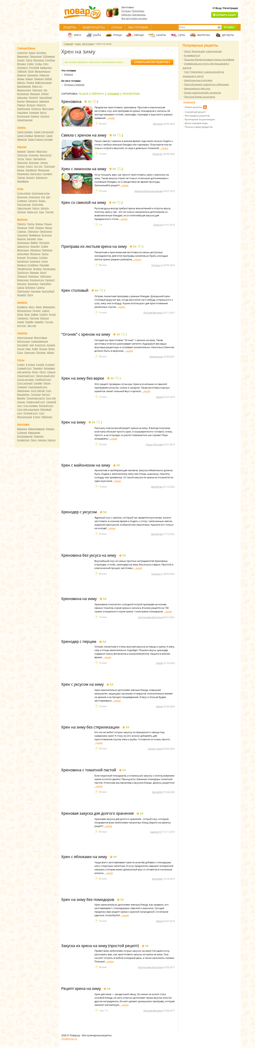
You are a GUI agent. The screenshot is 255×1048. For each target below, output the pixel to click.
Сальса (51, 372)
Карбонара (23, 108)
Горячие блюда (26, 48)
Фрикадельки (42, 71)
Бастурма (35, 173)
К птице (30, 364)
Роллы (21, 166)
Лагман (21, 212)
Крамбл (21, 295)
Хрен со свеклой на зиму (83, 202)
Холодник (37, 204)
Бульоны (22, 197)
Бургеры (34, 162)
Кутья (52, 314)
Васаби (21, 398)
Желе (39, 307)
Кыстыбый (48, 291)
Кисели (51, 345)
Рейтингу (98, 93)
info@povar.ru (69, 1038)
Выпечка (22, 219)
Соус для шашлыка (28, 409)
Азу (45, 90)
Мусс (32, 307)
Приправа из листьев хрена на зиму (94, 246)
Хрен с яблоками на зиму (84, 856)
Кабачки (126, 14)
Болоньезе (23, 116)
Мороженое (24, 310)
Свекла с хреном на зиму (83, 135)
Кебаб (48, 78)
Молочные (23, 341)
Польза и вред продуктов (198, 126)
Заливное (31, 170)
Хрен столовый (74, 290)
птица (117, 35)
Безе (27, 314)
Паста (29, 60)
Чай (31, 345)
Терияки (38, 368)
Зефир (34, 314)
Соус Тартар (38, 390)
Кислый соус (46, 405)
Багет (43, 272)
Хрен (78, 43)
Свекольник (24, 208)
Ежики (21, 101)
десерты (228, 35)
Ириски (44, 318)
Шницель (32, 75)
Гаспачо (33, 200)
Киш (40, 238)
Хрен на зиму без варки (82, 378)
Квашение (34, 432)
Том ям (49, 212)
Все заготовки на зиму (134, 18)
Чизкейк (35, 246)
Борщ (42, 200)
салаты (161, 35)
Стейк (30, 63)
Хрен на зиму (73, 422)
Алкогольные (25, 337)
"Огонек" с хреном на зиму (85, 334)
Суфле (44, 246)
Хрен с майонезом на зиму (85, 465)
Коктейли (22, 345)
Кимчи (51, 440)
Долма (30, 82)
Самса (20, 287)
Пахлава (44, 265)
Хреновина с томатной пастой (88, 770)
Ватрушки (23, 250)
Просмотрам (131, 93)
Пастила (34, 318)
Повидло (39, 436)
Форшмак (43, 170)
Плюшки (22, 276)
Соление (22, 432)
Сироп (45, 310)
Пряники (47, 250)
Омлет (21, 60)
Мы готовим (138, 27)
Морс (51, 348)
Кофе (35, 348)
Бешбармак (24, 86)
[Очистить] (219, 27)
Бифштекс (46, 67)
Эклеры (37, 268)
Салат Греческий (43, 132)
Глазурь (22, 231)
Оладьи (39, 227)
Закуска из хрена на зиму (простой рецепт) (100, 945)
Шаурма (44, 101)
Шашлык (22, 97)
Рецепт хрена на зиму (81, 988)
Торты (30, 223)
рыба (97, 35)
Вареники (23, 56)
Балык (20, 170)
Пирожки (33, 231)
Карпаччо (41, 177)
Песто (42, 372)
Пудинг (36, 310)
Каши (32, 52)
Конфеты (22, 307)
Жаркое (21, 75)
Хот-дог (38, 166)
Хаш (41, 212)
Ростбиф (34, 67)
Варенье (22, 428)
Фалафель (23, 181)
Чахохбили (45, 97)
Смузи (20, 348)
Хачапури (23, 261)
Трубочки (23, 272)
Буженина (23, 93)
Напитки (22, 333)
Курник (21, 257)
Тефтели (22, 71)
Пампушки (23, 291)
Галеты (40, 287)
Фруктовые (40, 337)
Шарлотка (23, 246)
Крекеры (33, 276)
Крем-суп (32, 212)
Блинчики (23, 280)
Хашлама (22, 112)
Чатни (46, 383)
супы (181, 35)
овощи (139, 35)
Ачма (44, 261)
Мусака (21, 63)
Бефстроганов (43, 82)
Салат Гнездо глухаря (40, 139)
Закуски (22, 146)
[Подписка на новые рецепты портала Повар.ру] (205, 107)
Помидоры (138, 11)
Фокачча (35, 253)
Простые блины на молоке (199, 96)
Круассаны (49, 268)
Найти (230, 27)
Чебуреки (45, 276)
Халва (20, 321)
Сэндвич (47, 173)
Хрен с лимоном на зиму (83, 169)
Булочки (47, 235)
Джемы (50, 428)
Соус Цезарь (30, 405)
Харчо (36, 208)
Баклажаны (139, 14)
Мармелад (49, 307)
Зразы (20, 78)
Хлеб (31, 227)
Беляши (21, 265)
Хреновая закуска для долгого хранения (97, 813)
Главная (68, 43)
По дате (83, 93)
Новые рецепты (193, 107)
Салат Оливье (25, 135)
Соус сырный (24, 383)
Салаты (21, 127)
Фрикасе (35, 93)
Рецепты (69, 27)
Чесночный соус (45, 375)
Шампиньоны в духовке (198, 80)
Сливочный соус (35, 401)
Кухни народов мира (196, 123)
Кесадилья (23, 173)
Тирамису (23, 318)
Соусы (20, 360)
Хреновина (71, 101)
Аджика (68, 74)
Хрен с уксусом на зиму (82, 684)
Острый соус (30, 413)
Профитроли (24, 268)
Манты (21, 82)
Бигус (43, 112)
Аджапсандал (24, 120)
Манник (34, 272)
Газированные (39, 341)
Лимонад (29, 352)
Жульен (31, 105)
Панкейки (45, 283)
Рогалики (32, 257)
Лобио (45, 93)
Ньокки (44, 116)
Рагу (46, 63)
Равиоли (44, 75)
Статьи (116, 27)
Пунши (43, 348)
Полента (36, 108)
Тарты (45, 253)
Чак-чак (31, 325)
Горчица (36, 394)
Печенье (22, 227)
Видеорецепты (94, 27)
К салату (50, 364)
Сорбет (43, 314)
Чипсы (44, 162)
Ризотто (41, 105)
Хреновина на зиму (79, 598)
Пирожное (46, 231)
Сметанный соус (37, 387)
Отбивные (49, 56)
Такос (28, 158)
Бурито (30, 177)
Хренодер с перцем (78, 641)
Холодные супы (41, 193)
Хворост (50, 280)
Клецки (35, 116)
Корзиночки (37, 280)
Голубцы (50, 60)
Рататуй (33, 97)
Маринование (36, 428)
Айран (50, 352)
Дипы (35, 372)
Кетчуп (46, 394)
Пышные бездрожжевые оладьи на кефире (209, 59)
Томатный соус (26, 375)
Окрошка (34, 197)
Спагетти (22, 52)
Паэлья (21, 105)
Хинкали (34, 112)
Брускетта (45, 155)
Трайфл (29, 321)
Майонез (47, 416)
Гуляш (38, 63)
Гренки (31, 151)
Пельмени (36, 56)
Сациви (38, 383)
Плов (31, 71)
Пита (30, 295)
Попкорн (22, 155)
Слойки (43, 257)
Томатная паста (36, 398)
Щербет (39, 321)
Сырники (22, 235)
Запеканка (23, 242)
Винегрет (39, 135)
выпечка (203, 35)
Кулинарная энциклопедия (200, 119)
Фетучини (48, 108)
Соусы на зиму (25, 379)
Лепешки (35, 250)
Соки (20, 352)
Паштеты (22, 162)
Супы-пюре (23, 193)
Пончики (44, 242)
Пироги (21, 223)
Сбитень (41, 352)
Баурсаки (33, 283)
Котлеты (41, 52)
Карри (29, 78)
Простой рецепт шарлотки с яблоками (206, 84)
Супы (20, 188)
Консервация (24, 436)
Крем (20, 314)
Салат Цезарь (25, 132)
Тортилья (49, 166)
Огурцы (125, 11)
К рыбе (40, 364)
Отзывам (113, 93)
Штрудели (23, 253)
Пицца (48, 223)
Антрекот (22, 67)
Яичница (38, 60)
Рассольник (24, 204)
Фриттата (41, 151)
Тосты (20, 158)
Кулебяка (32, 265)
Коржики (35, 261)
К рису (37, 416)
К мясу (21, 364)
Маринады (23, 390)
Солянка (22, 200)
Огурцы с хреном (74, 84)
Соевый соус (24, 368)
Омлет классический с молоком (202, 92)
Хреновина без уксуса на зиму (88, 555)
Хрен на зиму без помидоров (87, 899)
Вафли (34, 242)
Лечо (34, 440)
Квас (28, 348)
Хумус (29, 166)
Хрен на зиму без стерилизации (90, 727)
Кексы (48, 227)
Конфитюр (23, 440)
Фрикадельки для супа (197, 88)
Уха (43, 197)
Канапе (21, 151)
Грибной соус (43, 379)
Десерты (22, 302)
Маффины (35, 235)
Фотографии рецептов (197, 115)
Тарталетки (39, 158)
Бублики (30, 287)
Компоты (40, 345)
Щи (48, 197)
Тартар (21, 177)
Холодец (34, 155)
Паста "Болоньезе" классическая (203, 51)
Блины (39, 223)
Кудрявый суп (192, 55)
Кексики (22, 283)
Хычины (36, 291)
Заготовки (88, 43)
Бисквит (31, 238)
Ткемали (22, 387)
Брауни (21, 238)
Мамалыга (32, 101)
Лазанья (39, 78)
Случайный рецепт (195, 111)
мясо (77, 35)
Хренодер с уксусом (79, 512)
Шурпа (45, 208)
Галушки (37, 90)
